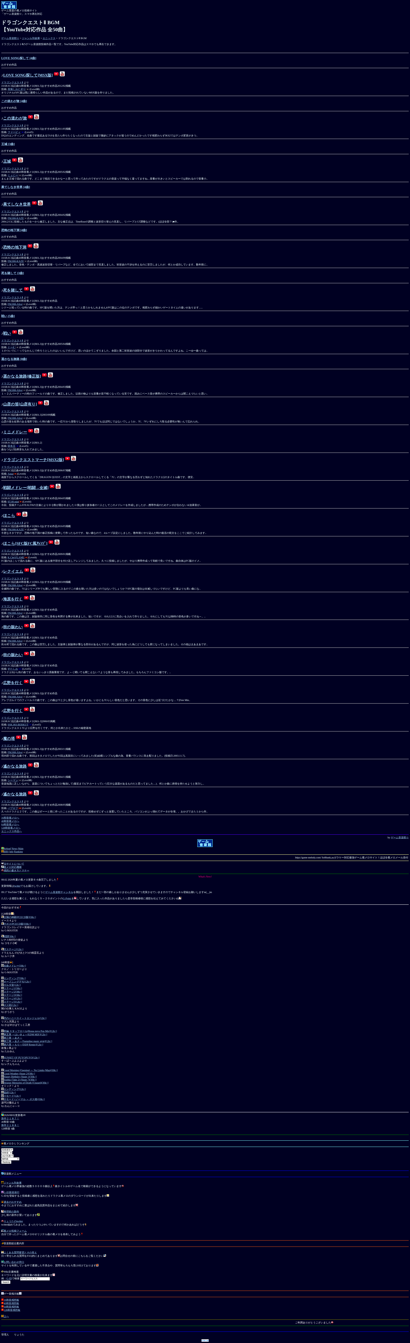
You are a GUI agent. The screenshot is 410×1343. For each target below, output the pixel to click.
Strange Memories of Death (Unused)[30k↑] (26, 1082)
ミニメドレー (15, 432)
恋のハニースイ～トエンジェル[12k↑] (25, 1018)
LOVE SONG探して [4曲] (18, 58)
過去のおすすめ (13, 1202)
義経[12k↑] (10, 1092)
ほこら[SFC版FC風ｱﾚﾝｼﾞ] (25, 543)
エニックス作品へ (11, 831)
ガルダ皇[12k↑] (12, 985)
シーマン (13, 780)
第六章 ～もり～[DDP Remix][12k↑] (23, 1044)
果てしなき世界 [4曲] (15, 187)
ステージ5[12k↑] (13, 1001)
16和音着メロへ (10, 817)
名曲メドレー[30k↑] (15, 965)
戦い (7, 333)
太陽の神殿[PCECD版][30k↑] (20, 917)
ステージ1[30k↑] (13, 988)
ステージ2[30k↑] (13, 991)
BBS (6, 851)
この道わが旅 (15, 118)
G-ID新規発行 (11, 1192)
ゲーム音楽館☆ (10, 38)
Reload (7, 848)
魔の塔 (9, 738)
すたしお (13, 668)
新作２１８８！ (10, 1125)
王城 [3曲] (8, 144)
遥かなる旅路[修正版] (22, 376)
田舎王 (11, 446)
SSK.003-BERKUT (18, 724)
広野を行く (13, 683)
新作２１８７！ (10, 1118)
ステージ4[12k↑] (13, 998)
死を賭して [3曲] (12, 273)
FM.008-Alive (15, 304)
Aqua (10, 473)
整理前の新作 (11, 1211)
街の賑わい (13, 627)
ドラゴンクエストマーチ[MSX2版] (33, 460)
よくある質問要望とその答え (20, 1252)
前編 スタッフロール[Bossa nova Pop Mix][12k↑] (30, 1031)
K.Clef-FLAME (16, 557)
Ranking (18, 851)
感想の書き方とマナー (16, 870)
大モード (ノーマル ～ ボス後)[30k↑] (24, 1099)
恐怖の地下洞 (14, 247)
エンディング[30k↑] (15, 978)
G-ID (9, 1278)
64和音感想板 (11, 1306)
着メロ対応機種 (13, 867)
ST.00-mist (13, 501)
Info (11, 851)
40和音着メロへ (10, 821)
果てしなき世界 (17, 204)
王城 (7, 161)
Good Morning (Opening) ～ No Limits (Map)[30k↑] (31, 1070)
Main (20, 848)
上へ (6, 1316)
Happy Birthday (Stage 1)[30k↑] (20, 1076)
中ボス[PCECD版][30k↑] (17, 924)
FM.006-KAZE (16, 218)
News (14, 848)
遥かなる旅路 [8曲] (14, 359)
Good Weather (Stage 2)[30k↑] (19, 1073)
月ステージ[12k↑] (13, 949)
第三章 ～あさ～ (13, 1038)
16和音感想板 (11, 1300)
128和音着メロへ (10, 828)
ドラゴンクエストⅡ (12, 82)
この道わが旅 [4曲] (14, 101)
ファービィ (14, 132)
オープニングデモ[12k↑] (17, 981)
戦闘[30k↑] (10, 936)
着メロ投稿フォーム (15, 1231)
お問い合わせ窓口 (14, 1262)
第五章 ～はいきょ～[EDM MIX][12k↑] (25, 1034)
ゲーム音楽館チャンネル (59, 892)
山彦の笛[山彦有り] (20, 404)
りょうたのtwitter (13, 1221)
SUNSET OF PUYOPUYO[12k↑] (21, 1057)
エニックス (49, 38)
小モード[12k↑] (12, 1096)
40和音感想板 (11, 1303)
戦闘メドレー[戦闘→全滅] (26, 488)
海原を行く (13, 599)
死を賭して (13, 290)
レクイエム (13, 571)
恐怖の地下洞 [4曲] (14, 230)
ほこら (9, 515)
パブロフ (13, 808)
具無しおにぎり (17, 89)
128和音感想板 (12, 1310)
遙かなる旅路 (15, 766)
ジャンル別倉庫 (31, 38)
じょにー (13, 175)
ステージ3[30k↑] (13, 995)
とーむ (11, 347)
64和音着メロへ (10, 824)
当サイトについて (14, 863)
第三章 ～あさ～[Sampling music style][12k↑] (28, 1041)
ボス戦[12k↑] (11, 1005)
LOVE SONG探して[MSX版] (28, 75)
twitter (17, 886)
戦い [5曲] (8, 316)
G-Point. (67, 898)
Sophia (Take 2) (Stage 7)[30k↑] (20, 1079)
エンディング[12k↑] (15, 1089)
